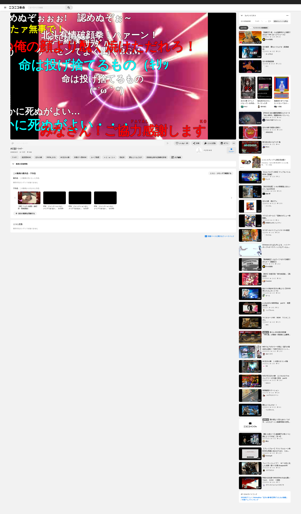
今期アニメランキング (250, 500)
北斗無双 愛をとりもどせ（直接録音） (275, 48)
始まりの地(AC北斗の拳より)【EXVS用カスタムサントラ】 (276, 289)
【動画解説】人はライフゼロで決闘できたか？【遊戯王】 (276, 260)
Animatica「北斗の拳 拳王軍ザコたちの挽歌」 (270, 497)
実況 (36, 2)
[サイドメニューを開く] (5, 7)
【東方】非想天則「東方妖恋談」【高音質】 (276, 275)
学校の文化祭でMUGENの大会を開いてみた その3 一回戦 (276, 479)
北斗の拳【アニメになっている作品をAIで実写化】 (247, 102)
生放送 (18, 2)
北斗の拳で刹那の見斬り (271, 127)
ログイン (274, 2)
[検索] (69, 7)
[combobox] (46, 7)
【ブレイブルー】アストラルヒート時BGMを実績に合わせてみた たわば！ (276, 450)
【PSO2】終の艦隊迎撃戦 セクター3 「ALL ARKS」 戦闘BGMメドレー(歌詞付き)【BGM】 (276, 114)
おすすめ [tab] (243, 28)
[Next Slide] (231, 235)
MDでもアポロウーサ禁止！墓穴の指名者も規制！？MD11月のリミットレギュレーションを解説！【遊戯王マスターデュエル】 (276, 348)
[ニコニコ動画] (17, 7)
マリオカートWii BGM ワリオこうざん (276, 319)
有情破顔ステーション (270, 390)
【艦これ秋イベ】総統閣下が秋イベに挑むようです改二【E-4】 (276, 435)
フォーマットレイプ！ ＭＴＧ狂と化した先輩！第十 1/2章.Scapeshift (276, 464)
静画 (13, 2)
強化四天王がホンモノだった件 (264, 102)
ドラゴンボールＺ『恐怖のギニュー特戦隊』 (276, 217)
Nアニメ (41, 2)
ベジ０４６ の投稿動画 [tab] (260, 28)
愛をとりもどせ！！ (269, 405)
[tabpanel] (265, 260)
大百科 (32, 2)
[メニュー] (233, 143)
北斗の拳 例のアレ (269, 201)
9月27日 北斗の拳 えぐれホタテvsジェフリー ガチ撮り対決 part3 (275, 377)
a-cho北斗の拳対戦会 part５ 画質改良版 (276, 304)
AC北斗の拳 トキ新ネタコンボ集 (275, 361)
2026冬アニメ (246, 497)
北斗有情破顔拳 (268, 61)
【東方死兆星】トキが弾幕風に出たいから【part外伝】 (276, 188)
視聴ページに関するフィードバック (221, 258)
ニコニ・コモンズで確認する (220, 173)
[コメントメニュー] (287, 15)
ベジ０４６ (208, 150)
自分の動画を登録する (26, 213)
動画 (8, 2)
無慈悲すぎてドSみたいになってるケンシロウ (281, 102)
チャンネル (24, 2)
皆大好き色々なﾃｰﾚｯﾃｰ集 (271, 142)
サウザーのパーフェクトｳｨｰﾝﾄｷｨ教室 (276, 230)
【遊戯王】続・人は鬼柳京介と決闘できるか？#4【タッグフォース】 (276, 33)
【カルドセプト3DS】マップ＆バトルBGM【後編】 (276, 173)
